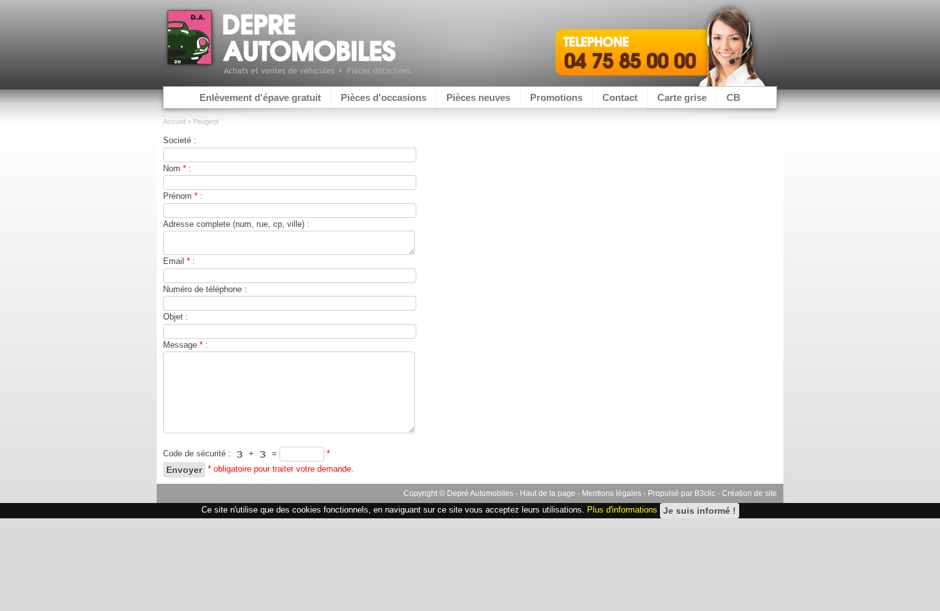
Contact (620, 97)
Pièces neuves (478, 97)
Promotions (556, 97)
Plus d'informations (622, 510)
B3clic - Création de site (735, 493)
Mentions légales (611, 493)
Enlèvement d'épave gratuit (260, 97)
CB (733, 97)
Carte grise (682, 97)
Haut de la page (548, 493)
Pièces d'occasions (384, 97)
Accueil (174, 121)
